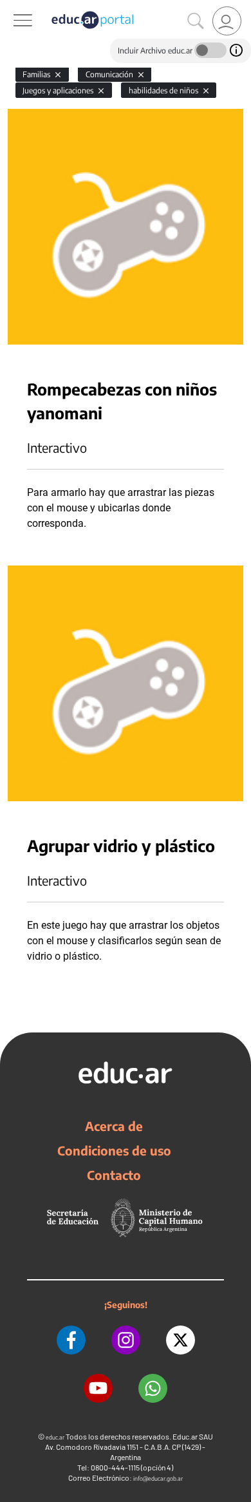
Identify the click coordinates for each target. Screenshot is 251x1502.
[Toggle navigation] (11, 7)
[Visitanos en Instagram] (126, 1340)
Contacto (114, 1175)
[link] (226, 20)
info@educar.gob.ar (158, 1478)
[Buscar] (195, 21)
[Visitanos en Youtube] (98, 1388)
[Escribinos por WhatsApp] (153, 1388)
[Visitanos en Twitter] (180, 1340)
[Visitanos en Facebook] (71, 1340)
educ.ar (55, 1437)
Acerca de (114, 1126)
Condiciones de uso (114, 1150)
